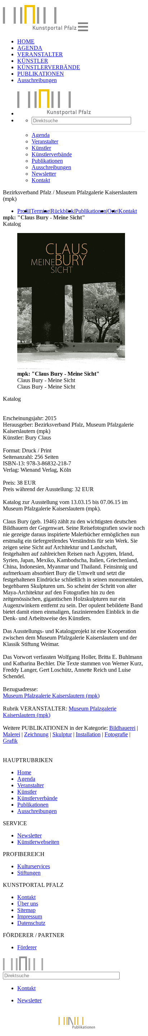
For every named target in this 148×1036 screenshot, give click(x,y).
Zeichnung (36, 734)
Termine (40, 211)
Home (24, 772)
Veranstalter (45, 141)
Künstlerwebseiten (38, 842)
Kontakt (41, 180)
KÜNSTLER (32, 61)
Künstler (41, 148)
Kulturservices (33, 866)
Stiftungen (29, 873)
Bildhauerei (122, 728)
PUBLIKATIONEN (40, 74)
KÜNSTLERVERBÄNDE (48, 67)
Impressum (29, 916)
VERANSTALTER (40, 54)
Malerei (11, 734)
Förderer (27, 947)
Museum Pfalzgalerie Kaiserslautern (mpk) (51, 696)
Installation (88, 734)
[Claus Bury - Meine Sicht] (71, 367)
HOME (25, 41)
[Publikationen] (74, 1030)
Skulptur (62, 734)
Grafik (10, 741)
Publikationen (47, 161)
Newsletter (44, 174)
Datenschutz (31, 923)
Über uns (27, 903)
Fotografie (116, 734)
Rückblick (62, 211)
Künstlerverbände (52, 154)
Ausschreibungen (37, 80)
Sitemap (26, 910)
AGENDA (29, 48)
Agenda (41, 135)
